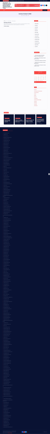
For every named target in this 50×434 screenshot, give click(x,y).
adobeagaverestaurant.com (7, 379)
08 (28, 15)
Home (22, 15)
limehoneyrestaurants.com (7, 391)
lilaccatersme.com (6, 154)
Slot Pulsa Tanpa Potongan (37, 99)
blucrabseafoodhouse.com (7, 281)
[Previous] (44, 112)
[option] (9, 119)
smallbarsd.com (6, 134)
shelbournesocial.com (6, 160)
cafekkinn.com (5, 406)
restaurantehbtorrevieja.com (7, 398)
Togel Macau (35, 98)
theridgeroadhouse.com (7, 140)
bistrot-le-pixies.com (6, 294)
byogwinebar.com (6, 252)
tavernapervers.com (6, 298)
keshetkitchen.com (6, 418)
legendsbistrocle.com (6, 275)
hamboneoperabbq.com (7, 419)
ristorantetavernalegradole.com (8, 237)
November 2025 (37, 39)
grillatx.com (5, 266)
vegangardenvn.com (6, 422)
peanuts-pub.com (6, 272)
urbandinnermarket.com (7, 262)
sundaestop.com (6, 150)
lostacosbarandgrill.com (7, 259)
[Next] (45, 112)
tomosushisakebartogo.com (7, 415)
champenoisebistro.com (7, 328)
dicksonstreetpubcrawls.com (7, 236)
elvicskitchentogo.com (7, 265)
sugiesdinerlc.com (6, 291)
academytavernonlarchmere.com (8, 351)
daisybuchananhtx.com (7, 212)
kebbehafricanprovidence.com (8, 153)
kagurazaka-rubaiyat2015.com (7, 137)
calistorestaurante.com (7, 186)
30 (40, 80)
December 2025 (37, 37)
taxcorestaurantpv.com (7, 367)
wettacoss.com (6, 227)
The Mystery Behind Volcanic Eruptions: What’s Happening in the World (40, 120)
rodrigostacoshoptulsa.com (7, 324)
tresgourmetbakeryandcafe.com (8, 301)
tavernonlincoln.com (6, 376)
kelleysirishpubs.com (6, 370)
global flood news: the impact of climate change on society (30, 121)
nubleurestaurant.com (6, 380)
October (26, 15)
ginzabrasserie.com (6, 288)
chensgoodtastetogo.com (7, 350)
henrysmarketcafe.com (7, 182)
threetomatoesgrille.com (7, 317)
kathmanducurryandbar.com (7, 314)
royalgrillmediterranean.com (7, 354)
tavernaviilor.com (6, 310)
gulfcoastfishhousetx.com (7, 338)
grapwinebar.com (6, 253)
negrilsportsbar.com (6, 246)
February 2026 (37, 34)
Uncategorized (7, 118)
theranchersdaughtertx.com (7, 360)
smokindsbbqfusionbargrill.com (8, 344)
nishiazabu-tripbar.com (7, 239)
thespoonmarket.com (6, 192)
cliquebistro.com (6, 217)
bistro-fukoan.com (6, 256)
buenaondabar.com (6, 240)
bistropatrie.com (6, 213)
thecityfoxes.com (6, 203)
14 (36, 77)
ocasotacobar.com (6, 224)
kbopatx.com (5, 200)
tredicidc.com (5, 185)
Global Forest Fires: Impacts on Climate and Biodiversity (19, 121)
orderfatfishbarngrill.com (7, 341)
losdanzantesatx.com (6, 230)
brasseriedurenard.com (7, 179)
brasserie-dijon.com (6, 347)
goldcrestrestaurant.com (7, 393)
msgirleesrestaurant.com (7, 279)
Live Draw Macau (36, 92)
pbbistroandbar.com (6, 268)
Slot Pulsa (35, 102)
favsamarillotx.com (6, 366)
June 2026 (36, 27)
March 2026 (36, 32)
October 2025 (37, 41)
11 (43, 76)
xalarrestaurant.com (6, 383)
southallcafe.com (6, 322)
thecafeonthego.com (6, 249)
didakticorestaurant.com (7, 394)
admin (5, 123)
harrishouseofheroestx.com (7, 220)
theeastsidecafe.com (6, 335)
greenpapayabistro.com (7, 307)
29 (38, 80)
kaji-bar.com (5, 325)
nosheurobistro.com (6, 141)
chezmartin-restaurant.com (7, 206)
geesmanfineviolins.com (7, 147)
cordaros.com (5, 173)
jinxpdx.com (5, 166)
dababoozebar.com (6, 373)
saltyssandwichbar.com (7, 269)
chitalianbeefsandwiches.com (7, 308)
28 (36, 80)
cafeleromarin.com (6, 282)
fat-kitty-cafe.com (6, 403)
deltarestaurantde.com (7, 390)
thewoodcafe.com (6, 144)
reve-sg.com (5, 169)
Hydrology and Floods (7, 22)
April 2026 (36, 30)
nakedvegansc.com (6, 425)
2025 (24, 15)
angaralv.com (5, 170)
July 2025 (36, 46)
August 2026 (36, 23)
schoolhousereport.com (7, 209)
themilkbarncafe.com (6, 285)
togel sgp (35, 101)
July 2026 (36, 25)
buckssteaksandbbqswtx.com (7, 331)
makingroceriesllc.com (6, 197)
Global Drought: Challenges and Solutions (40, 60)
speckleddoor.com (6, 156)
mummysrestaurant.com (7, 334)
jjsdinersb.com (5, 377)
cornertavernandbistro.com (7, 363)
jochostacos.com (6, 364)
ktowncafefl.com (6, 278)
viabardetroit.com (6, 223)
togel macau (35, 105)
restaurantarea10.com (6, 176)
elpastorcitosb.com (6, 143)
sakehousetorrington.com (7, 189)
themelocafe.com (6, 405)
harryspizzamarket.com (7, 412)
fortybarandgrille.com (6, 163)
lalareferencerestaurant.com (7, 387)
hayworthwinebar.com (6, 357)
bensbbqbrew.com (6, 421)
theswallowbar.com (6, 304)
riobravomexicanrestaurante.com (8, 157)
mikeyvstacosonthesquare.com (8, 210)
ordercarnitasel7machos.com (7, 167)
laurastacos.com (6, 311)
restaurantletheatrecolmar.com (8, 183)
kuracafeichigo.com (6, 402)
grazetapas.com (6, 295)
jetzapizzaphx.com (6, 409)
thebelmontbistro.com (6, 243)
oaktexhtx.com (5, 337)
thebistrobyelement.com (7, 226)
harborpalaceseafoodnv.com (7, 233)
